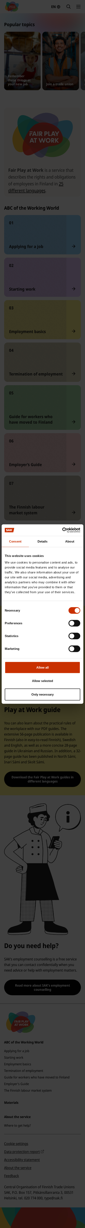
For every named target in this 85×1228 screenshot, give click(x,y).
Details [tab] (43, 541)
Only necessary (42, 694)
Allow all (42, 667)
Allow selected (42, 681)
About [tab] (69, 541)
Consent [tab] (15, 541)
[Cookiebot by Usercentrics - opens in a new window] (62, 530)
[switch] (74, 623)
